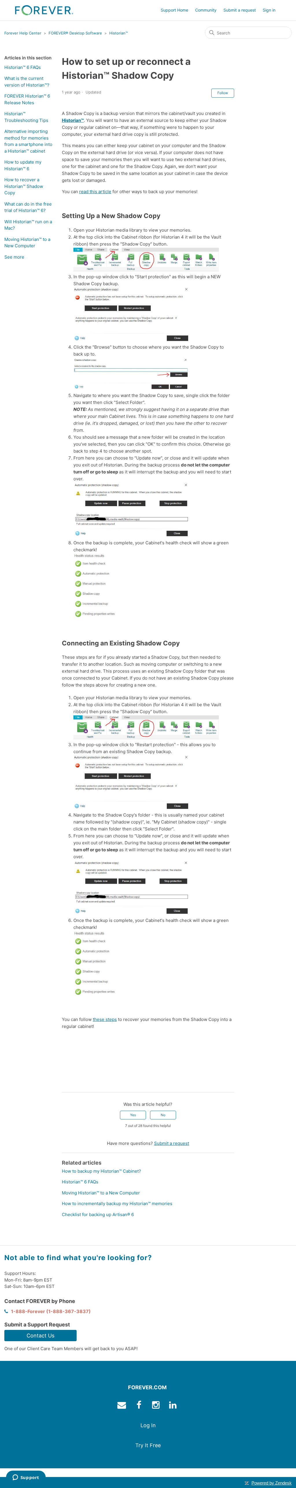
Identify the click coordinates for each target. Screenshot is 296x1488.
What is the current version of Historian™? (26, 82)
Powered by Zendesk (271, 1482)
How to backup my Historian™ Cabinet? (101, 1171)
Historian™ (118, 33)
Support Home (174, 10)
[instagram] (156, 1406)
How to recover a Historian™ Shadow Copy (23, 186)
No (163, 1115)
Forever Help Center (22, 33)
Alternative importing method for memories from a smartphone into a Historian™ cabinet (28, 141)
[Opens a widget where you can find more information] (26, 1478)
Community (206, 10)
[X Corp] (74, 1083)
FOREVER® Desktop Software (75, 33)
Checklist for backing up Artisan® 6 (98, 1214)
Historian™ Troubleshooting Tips (26, 117)
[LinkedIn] (83, 1083)
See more (14, 257)
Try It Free (148, 1445)
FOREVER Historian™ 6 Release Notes (27, 99)
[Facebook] (66, 1083)
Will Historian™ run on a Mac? (28, 225)
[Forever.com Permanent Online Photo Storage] (44, 10)
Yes (133, 1115)
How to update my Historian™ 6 (22, 165)
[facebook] (139, 1406)
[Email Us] (122, 1406)
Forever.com (147, 1387)
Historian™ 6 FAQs (22, 67)
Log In (148, 1425)
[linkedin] (174, 1406)
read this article (95, 191)
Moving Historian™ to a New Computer (27, 243)
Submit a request (239, 10)
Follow (222, 93)
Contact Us (40, 1336)
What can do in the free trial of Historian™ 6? (28, 207)
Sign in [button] (269, 10)
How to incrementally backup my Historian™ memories (117, 1203)
